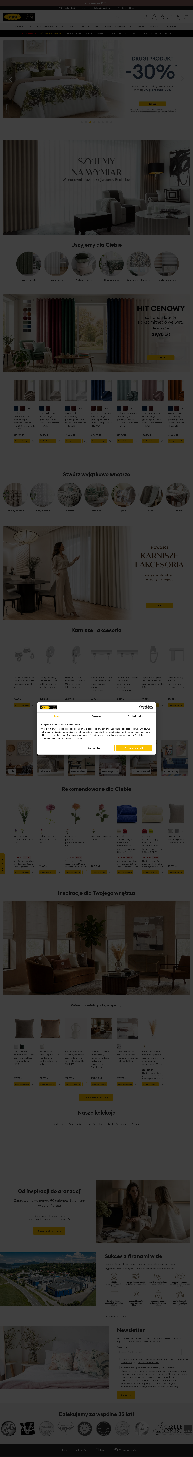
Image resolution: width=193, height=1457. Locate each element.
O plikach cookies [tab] (136, 716)
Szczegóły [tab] (96, 716)
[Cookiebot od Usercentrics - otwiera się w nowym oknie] (141, 707)
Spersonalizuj (94, 748)
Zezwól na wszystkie (134, 748)
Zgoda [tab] (57, 716)
